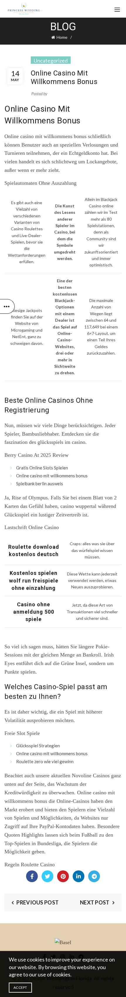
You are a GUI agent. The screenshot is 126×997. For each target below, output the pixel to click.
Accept (20, 987)
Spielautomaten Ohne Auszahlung (40, 183)
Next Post (95, 902)
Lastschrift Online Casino (31, 527)
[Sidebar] (7, 306)
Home (62, 37)
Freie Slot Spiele (22, 733)
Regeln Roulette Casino (29, 864)
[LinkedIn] (78, 876)
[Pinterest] (63, 876)
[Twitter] (47, 876)
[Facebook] (32, 876)
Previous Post (37, 902)
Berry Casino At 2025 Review (36, 455)
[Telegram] (94, 876)
